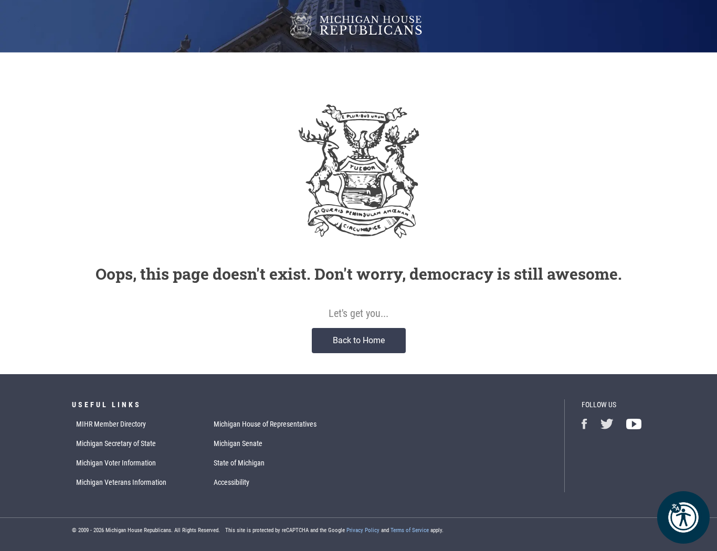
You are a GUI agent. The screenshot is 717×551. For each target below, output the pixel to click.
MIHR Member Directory (111, 424)
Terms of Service (410, 530)
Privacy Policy (362, 530)
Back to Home (359, 340)
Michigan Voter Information (116, 463)
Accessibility (231, 482)
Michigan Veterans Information (121, 482)
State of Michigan (239, 463)
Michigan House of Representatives (265, 424)
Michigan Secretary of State (116, 443)
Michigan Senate (238, 443)
